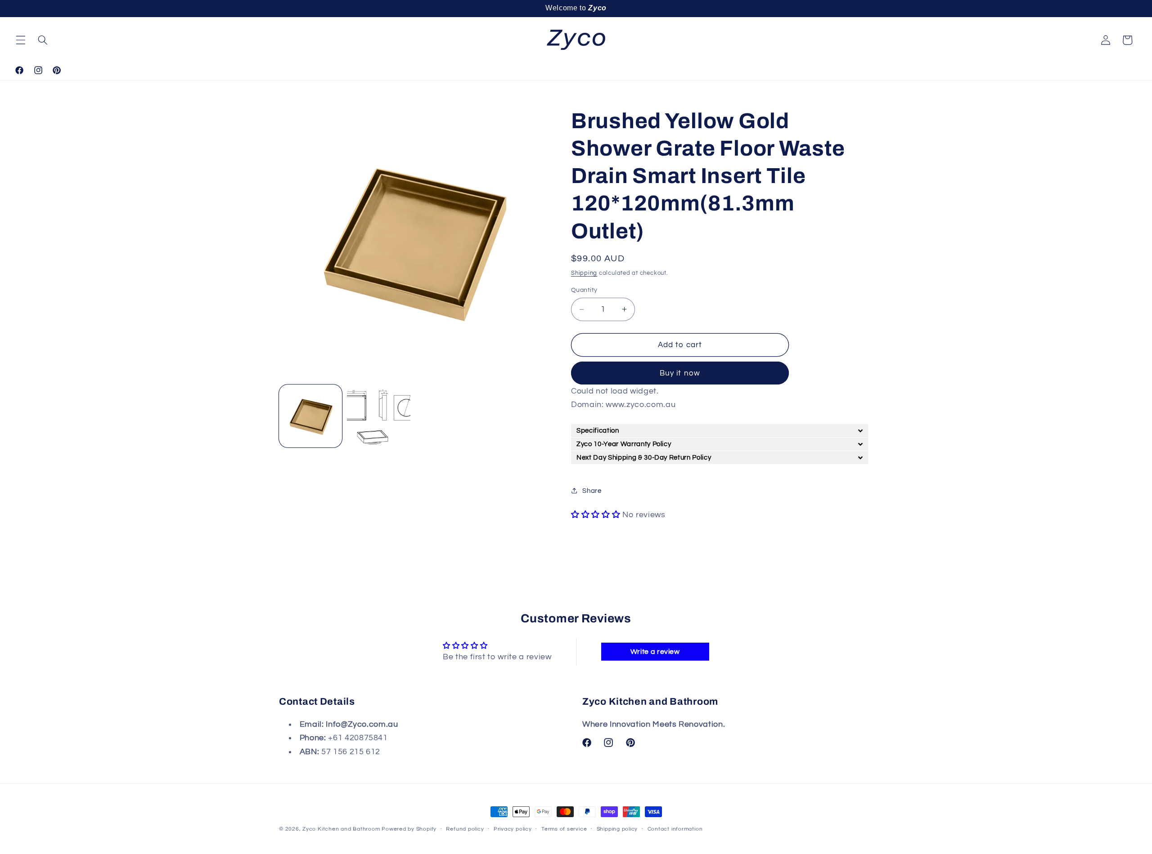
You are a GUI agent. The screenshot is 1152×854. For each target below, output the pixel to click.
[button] (21, 40)
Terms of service (564, 829)
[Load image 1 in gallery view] (310, 416)
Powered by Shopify (409, 829)
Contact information (675, 829)
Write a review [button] (655, 651)
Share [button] (591, 490)
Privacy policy (513, 829)
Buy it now (680, 373)
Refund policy (465, 829)
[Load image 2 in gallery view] (378, 416)
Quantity (584, 289)
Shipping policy (617, 829)
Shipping (584, 273)
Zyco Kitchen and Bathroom (342, 829)
